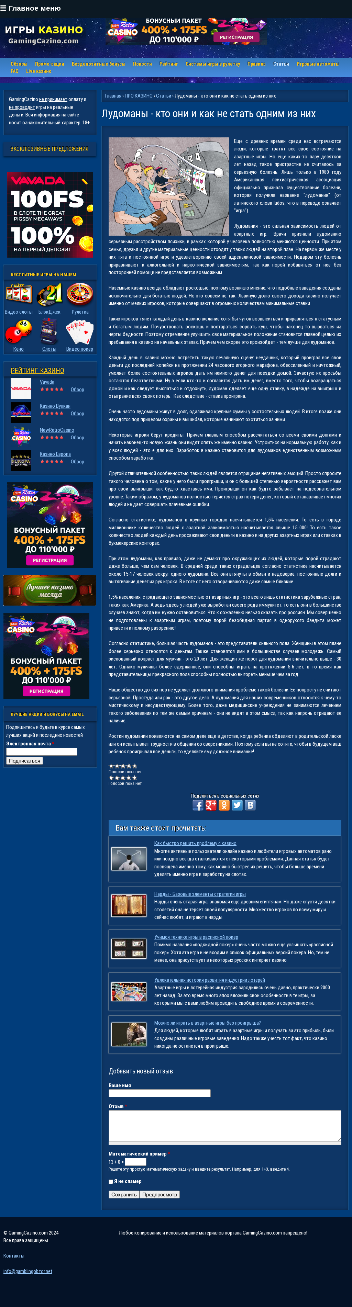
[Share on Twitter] (237, 805)
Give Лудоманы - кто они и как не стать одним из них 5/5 (135, 765)
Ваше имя (120, 1085)
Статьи (281, 64)
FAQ (15, 71)
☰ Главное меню (30, 8)
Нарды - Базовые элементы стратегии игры (200, 894)
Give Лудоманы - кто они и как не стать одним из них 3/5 (123, 765)
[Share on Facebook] (198, 805)
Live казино (39, 71)
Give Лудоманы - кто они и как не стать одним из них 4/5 (129, 765)
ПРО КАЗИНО (139, 96)
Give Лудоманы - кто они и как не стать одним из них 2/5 (117, 765)
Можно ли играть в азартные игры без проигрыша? (207, 1023)
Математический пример (139, 1154)
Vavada (47, 382)
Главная (113, 96)
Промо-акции (49, 64)
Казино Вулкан (55, 406)
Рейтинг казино (37, 371)
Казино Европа (55, 454)
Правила (257, 64)
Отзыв (118, 1106)
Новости (142, 64)
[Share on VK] (250, 805)
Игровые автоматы (318, 64)
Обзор (77, 389)
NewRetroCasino (57, 430)
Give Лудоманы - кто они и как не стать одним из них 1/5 (111, 765)
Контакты (13, 1256)
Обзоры (19, 64)
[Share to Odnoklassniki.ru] (224, 805)
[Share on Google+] (211, 805)
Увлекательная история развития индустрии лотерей (209, 980)
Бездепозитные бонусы (98, 64)
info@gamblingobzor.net (27, 1271)
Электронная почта (30, 744)
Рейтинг (169, 64)
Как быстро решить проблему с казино (195, 843)
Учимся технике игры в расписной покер (196, 937)
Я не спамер (128, 1181)
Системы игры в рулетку (213, 64)
